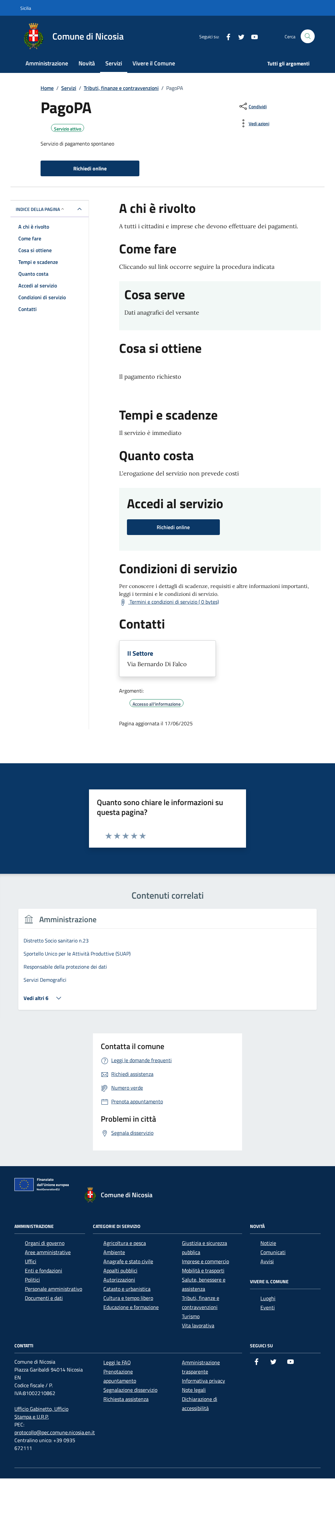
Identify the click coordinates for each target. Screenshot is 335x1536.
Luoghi (267, 1298)
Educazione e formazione (131, 1307)
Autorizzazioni (119, 1280)
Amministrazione (47, 63)
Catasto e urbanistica (126, 1289)
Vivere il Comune (153, 63)
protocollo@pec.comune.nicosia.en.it (54, 1432)
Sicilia (25, 8)
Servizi (113, 63)
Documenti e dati (44, 1298)
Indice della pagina (38, 209)
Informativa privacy (203, 1381)
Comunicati (273, 1252)
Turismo (191, 1316)
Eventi (267, 1307)
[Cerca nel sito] (308, 36)
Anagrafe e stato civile (128, 1261)
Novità (87, 63)
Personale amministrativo (53, 1289)
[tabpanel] (167, 963)
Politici (32, 1280)
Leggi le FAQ (117, 1362)
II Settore (140, 653)
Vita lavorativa (198, 1325)
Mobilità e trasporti (203, 1270)
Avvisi (267, 1261)
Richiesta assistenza (126, 1399)
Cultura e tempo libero (128, 1298)
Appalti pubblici (120, 1270)
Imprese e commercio (205, 1261)
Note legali (194, 1390)
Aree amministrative (48, 1252)
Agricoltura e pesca (124, 1243)
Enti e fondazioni (43, 1270)
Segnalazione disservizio (130, 1390)
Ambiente (114, 1252)
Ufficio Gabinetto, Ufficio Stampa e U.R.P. (41, 1413)
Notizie (268, 1243)
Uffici (30, 1261)
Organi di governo (44, 1243)
